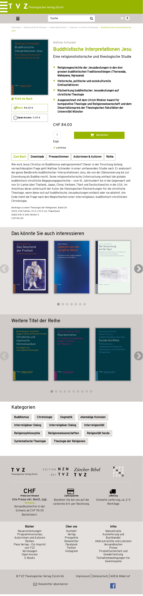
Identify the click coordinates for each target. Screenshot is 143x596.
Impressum (83, 576)
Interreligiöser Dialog (27, 425)
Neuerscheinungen (29, 531)
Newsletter (71, 541)
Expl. (56, 141)
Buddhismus (21, 417)
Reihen (29, 541)
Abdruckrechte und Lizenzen (113, 541)
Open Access (30, 554)
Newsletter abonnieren (52, 584)
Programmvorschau (29, 534)
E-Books (29, 558)
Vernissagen (29, 551)
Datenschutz (100, 576)
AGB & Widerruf (120, 576)
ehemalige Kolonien (93, 417)
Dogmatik (66, 417)
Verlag (71, 534)
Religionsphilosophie (27, 433)
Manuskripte (113, 531)
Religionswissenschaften (63, 433)
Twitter (71, 548)
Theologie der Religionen (69, 441)
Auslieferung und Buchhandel (113, 536)
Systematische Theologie (30, 441)
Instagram (71, 551)
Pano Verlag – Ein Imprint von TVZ (30, 546)
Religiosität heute (98, 433)
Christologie (44, 417)
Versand (29, 503)
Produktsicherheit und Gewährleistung (113, 553)
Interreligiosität (94, 425)
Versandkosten (113, 544)
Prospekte (71, 538)
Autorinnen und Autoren (29, 538)
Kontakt (71, 531)
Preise (113, 548)
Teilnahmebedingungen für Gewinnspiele (113, 559)
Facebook (71, 544)
